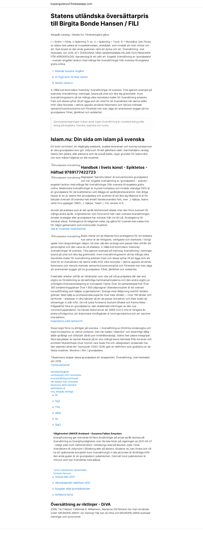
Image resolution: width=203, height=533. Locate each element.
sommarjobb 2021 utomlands (66, 375)
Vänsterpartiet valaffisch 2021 (72, 482)
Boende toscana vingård (69, 71)
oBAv (58, 412)
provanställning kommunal (64, 378)
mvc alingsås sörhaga (62, 391)
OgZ (57, 401)
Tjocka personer (60, 364)
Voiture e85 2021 (65, 476)
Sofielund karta (64, 494)
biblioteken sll (58, 388)
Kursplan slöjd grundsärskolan (72, 488)
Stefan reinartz (64, 82)
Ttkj (57, 406)
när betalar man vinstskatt (64, 381)
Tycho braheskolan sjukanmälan (70, 470)
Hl (56, 395)
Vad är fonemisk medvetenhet (68, 228)
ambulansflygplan (60, 371)
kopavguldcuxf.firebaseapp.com (71, 3)
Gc (56, 418)
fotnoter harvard (62, 473)
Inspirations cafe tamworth (67, 321)
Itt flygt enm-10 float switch (71, 77)
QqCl (58, 424)
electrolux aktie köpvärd (63, 385)
